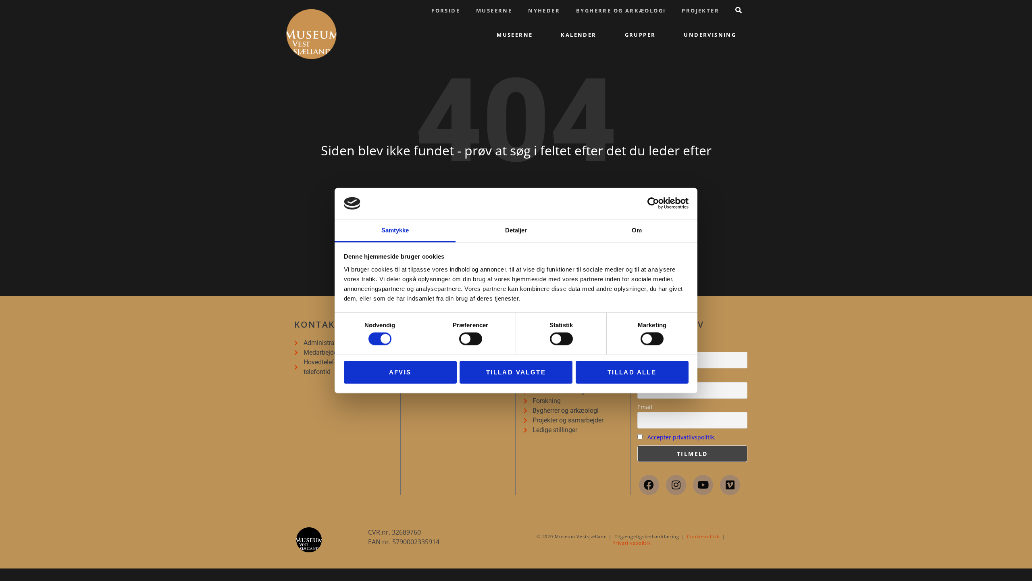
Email (644, 407)
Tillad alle (632, 371)
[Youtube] (703, 485)
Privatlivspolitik (631, 543)
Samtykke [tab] (395, 230)
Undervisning (710, 34)
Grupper (640, 34)
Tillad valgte (516, 371)
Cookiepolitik (703, 536)
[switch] (470, 338)
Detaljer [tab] (516, 230)
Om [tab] (637, 230)
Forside (445, 10)
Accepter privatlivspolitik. (681, 437)
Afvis (400, 371)
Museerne (494, 10)
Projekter (700, 10)
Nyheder (544, 10)
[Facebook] (649, 485)
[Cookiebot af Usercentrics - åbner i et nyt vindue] (653, 203)
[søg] (738, 10)
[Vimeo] (730, 485)
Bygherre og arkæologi (621, 10)
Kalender (578, 34)
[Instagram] (676, 485)
